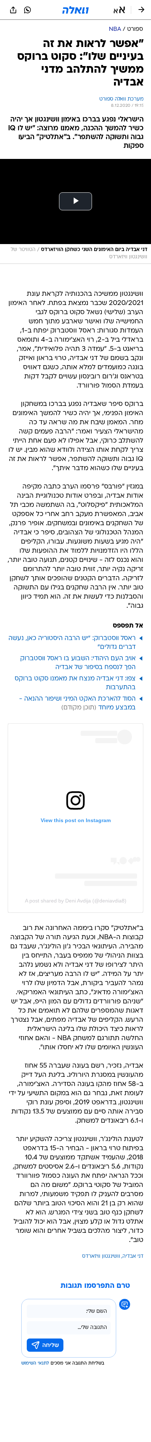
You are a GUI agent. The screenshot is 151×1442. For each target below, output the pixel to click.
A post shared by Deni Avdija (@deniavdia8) (75, 901)
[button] (119, 10)
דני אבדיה (132, 1256)
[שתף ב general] (13, 10)
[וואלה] (75, 10)
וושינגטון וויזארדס (101, 1256)
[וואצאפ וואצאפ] (27, 10)
